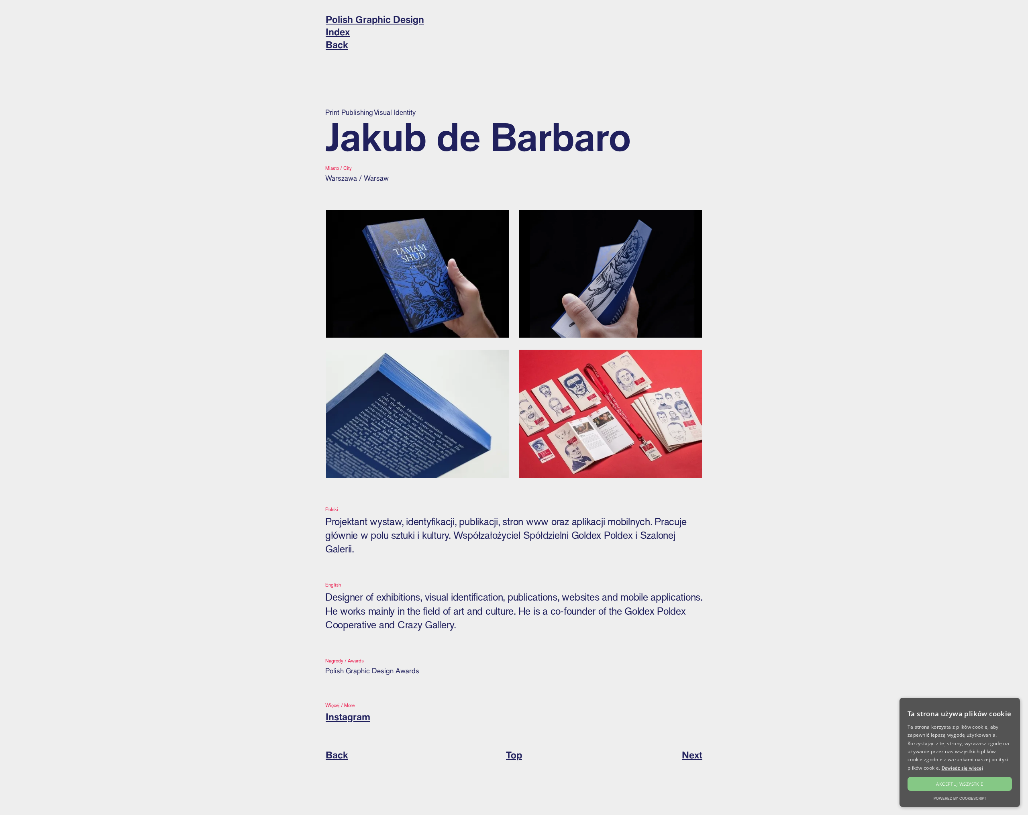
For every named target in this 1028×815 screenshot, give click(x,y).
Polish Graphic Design (375, 19)
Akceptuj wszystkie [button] (959, 784)
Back (337, 45)
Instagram (348, 717)
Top (514, 755)
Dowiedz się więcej (962, 768)
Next (692, 755)
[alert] (960, 752)
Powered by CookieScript (960, 798)
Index (338, 32)
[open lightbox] (417, 274)
